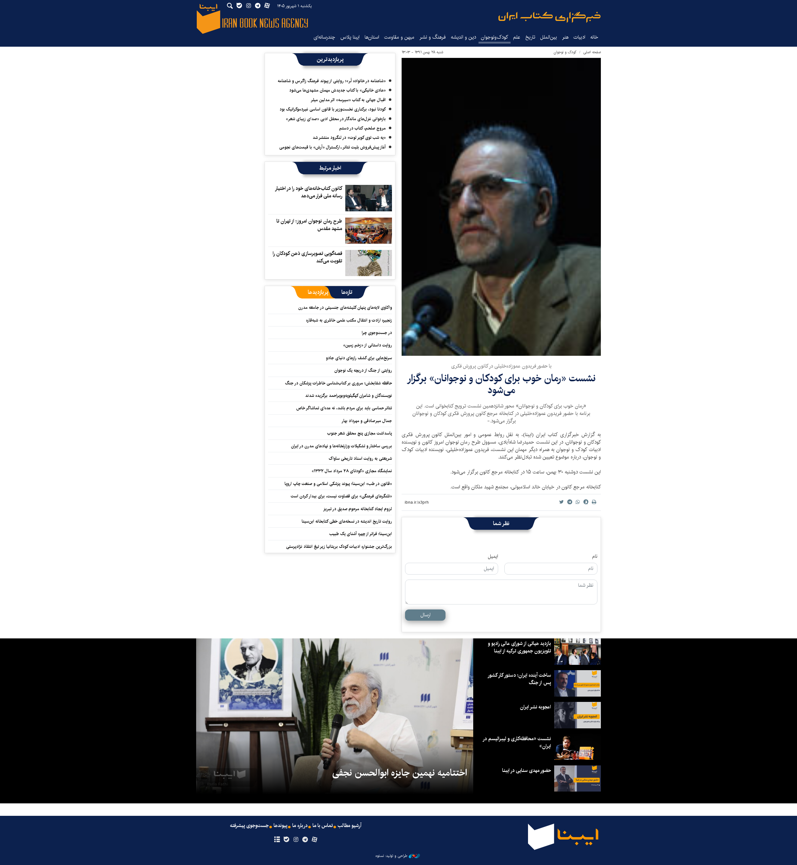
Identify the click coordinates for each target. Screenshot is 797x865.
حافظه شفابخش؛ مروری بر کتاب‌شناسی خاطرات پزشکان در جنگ (338, 383)
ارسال (425, 615)
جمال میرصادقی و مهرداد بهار (367, 420)
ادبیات (579, 37)
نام (594, 556)
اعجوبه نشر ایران (535, 707)
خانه (594, 37)
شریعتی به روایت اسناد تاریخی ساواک (360, 458)
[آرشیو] (277, 839)
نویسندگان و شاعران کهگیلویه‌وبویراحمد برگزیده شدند (348, 395)
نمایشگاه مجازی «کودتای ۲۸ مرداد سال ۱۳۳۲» (352, 471)
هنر (565, 37)
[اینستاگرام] (295, 839)
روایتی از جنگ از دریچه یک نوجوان (363, 370)
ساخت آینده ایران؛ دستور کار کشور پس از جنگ (519, 679)
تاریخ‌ (530, 37)
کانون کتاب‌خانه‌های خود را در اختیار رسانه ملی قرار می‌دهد (309, 192)
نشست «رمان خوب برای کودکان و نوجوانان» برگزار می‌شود (501, 384)
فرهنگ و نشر (432, 37)
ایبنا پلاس (350, 37)
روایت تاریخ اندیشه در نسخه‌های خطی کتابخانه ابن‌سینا (347, 521)
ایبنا (549, 17)
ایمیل (493, 556)
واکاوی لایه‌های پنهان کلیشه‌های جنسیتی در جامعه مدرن (345, 307)
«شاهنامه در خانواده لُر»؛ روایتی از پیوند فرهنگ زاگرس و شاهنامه (332, 81)
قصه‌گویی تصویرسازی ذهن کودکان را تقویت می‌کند (307, 257)
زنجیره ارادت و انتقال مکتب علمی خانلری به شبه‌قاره (349, 320)
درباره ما (300, 826)
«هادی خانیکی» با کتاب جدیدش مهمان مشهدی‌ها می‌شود (337, 90)
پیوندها (280, 826)
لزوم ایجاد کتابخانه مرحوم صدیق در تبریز (357, 508)
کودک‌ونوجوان (494, 37)
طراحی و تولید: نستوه (391, 856)
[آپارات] (314, 839)
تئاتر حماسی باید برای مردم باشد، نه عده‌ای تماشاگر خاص (344, 408)
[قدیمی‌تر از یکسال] (368, 198)
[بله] (286, 839)
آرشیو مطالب (349, 826)
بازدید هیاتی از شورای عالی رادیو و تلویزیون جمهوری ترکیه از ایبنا (519, 647)
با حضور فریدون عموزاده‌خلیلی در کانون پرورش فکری (501, 366)
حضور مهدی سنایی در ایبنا (526, 770)
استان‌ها (372, 37)
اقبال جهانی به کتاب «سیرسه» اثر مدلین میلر (348, 99)
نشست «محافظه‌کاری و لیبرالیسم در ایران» (517, 742)
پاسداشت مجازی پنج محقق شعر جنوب (359, 433)
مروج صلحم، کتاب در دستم (362, 128)
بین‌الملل (548, 37)
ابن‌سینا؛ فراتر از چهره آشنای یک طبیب (360, 533)
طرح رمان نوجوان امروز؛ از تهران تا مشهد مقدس (309, 225)
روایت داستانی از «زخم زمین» (367, 345)
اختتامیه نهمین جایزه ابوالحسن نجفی (399, 773)
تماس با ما (323, 826)
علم (516, 37)
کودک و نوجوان (565, 52)
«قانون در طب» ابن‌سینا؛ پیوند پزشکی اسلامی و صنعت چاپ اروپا (338, 483)
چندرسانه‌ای (324, 37)
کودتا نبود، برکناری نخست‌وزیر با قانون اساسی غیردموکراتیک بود (333, 109)
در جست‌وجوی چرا (377, 332)
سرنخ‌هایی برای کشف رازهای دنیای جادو (359, 358)
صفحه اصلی (592, 52)
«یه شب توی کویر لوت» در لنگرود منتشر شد (349, 137)
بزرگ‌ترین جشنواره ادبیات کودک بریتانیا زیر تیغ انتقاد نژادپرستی (339, 546)
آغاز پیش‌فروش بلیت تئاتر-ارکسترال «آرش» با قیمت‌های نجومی (332, 147)
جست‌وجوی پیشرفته (249, 826)
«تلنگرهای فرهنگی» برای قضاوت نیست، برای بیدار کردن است (341, 496)
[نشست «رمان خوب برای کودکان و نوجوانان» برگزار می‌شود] (501, 207)
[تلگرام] (305, 839)
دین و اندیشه (463, 37)
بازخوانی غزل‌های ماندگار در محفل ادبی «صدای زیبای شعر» (336, 118)
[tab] (347, 292)
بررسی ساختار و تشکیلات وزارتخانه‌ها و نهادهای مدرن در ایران (341, 446)
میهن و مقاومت (399, 37)
